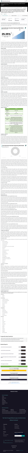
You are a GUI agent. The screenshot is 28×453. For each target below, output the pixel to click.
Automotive (12, 410)
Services (16, 424)
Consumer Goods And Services (6, 413)
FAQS (4, 433)
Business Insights (17, 425)
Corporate (5, 424)
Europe (3, 399)
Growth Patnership (17, 428)
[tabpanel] (14, 175)
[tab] (5, 15)
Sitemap (4, 429)
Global (3, 396)
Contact (4, 428)
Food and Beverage (22, 409)
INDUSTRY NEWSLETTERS (19, 432)
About (4, 425)
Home (1, 7)
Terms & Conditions (5, 434)
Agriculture (12, 409)
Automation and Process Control (14, 413)
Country (3, 404)
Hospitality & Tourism (22, 413)
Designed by (19, 450)
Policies (4, 431)
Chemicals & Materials (5, 410)
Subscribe (23, 435)
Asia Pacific (3, 400)
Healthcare (4, 7)
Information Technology (22, 410)
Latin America (4, 401)
